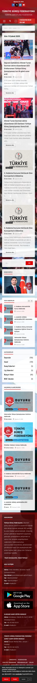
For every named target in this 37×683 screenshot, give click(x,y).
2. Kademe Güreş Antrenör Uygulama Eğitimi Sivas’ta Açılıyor (8, 319)
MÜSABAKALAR (22, 662)
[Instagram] (20, 4)
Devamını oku (11, 92)
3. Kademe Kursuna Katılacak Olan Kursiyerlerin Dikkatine (18, 215)
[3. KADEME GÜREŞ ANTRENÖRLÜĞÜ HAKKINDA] (18, 490)
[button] (4, 21)
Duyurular (9, 168)
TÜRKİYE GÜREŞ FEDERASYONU (18, 11)
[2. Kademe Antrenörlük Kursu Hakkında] (18, 461)
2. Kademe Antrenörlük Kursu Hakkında (17, 474)
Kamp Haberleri (9, 366)
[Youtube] (23, 4)
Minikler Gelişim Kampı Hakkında (8, 340)
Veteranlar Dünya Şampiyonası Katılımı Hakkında (8, 330)
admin (7, 507)
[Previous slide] (29, 301)
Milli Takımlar (9, 379)
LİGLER (31, 662)
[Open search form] (10, 21)
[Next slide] (31, 301)
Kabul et (6, 679)
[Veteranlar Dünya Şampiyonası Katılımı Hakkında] (18, 401)
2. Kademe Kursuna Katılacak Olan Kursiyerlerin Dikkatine (18, 160)
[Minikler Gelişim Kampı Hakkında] (18, 432)
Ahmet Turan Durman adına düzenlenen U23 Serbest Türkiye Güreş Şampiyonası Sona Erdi (18, 108)
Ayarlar (23, 679)
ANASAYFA (12, 660)
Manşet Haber (15, 57)
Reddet (15, 679)
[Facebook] (13, 4)
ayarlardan (19, 674)
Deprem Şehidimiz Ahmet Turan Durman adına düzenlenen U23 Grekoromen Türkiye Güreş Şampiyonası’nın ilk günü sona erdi (18, 50)
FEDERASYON (22, 660)
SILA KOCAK (9, 77)
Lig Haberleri (8, 370)
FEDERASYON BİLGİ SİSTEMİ (25, 21)
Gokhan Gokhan (10, 448)
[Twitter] (16, 4)
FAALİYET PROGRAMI (9, 662)
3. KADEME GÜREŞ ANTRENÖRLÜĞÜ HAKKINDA (8, 309)
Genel (8, 57)
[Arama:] (15, 263)
